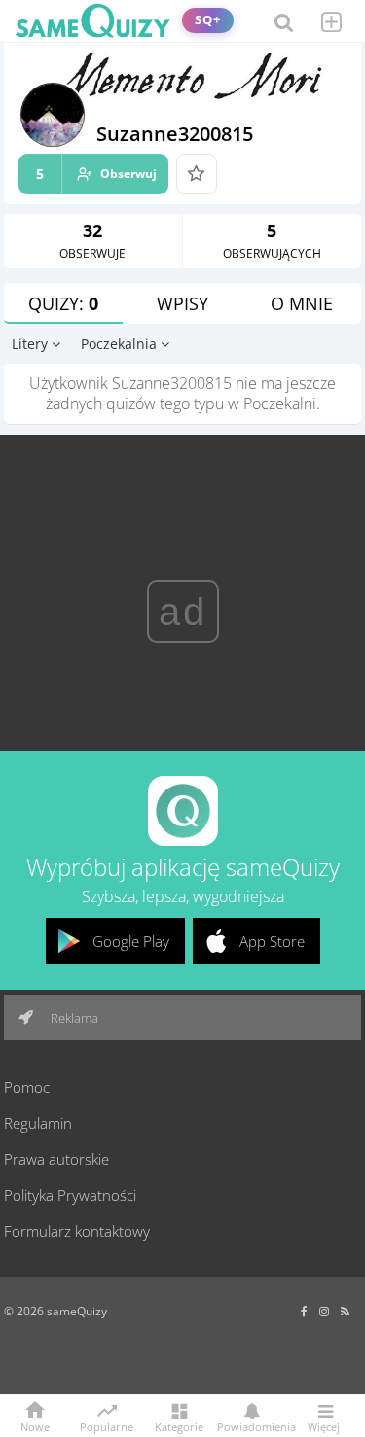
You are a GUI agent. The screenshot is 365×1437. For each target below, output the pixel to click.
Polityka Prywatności (70, 1195)
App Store (272, 941)
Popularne (106, 1425)
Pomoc (27, 1087)
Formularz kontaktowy (77, 1231)
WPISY (182, 303)
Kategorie (179, 1425)
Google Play (130, 941)
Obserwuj (96, 173)
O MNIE (302, 303)
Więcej (324, 1425)
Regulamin (38, 1123)
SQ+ (208, 20)
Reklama (73, 1018)
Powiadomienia (251, 1425)
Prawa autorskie (56, 1159)
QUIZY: (63, 303)
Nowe (35, 1425)
